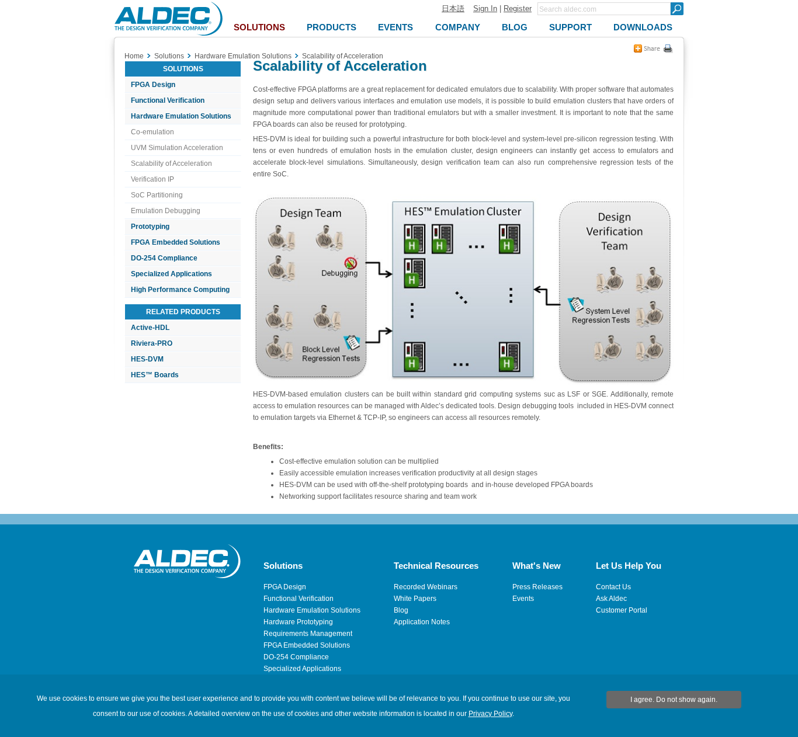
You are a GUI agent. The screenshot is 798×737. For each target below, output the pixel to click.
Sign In (485, 8)
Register (518, 8)
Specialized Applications (171, 274)
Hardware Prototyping (298, 622)
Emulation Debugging (165, 211)
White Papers (415, 599)
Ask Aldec (611, 599)
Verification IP (152, 179)
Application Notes (422, 622)
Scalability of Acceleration (171, 163)
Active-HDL (150, 328)
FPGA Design (153, 85)
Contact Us (613, 587)
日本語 (453, 8)
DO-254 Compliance (164, 258)
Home (134, 56)
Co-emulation (152, 132)
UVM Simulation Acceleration (177, 148)
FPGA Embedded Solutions (175, 242)
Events (523, 599)
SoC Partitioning (157, 195)
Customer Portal (621, 610)
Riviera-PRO (151, 343)
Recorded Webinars (425, 587)
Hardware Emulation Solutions (181, 116)
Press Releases (537, 587)
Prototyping (150, 227)
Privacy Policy (490, 714)
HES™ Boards (155, 375)
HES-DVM (147, 359)
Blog (401, 610)
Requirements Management (307, 634)
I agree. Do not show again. (673, 700)
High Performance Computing (180, 290)
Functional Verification (167, 100)
